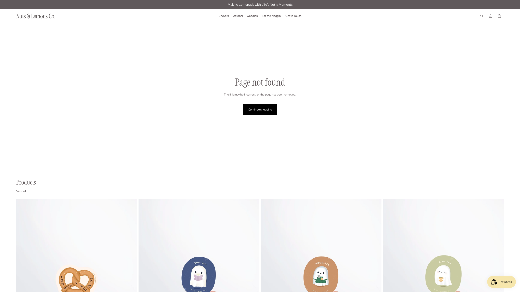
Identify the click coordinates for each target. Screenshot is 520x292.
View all (21, 191)
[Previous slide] (22, 274)
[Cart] (499, 16)
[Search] (481, 16)
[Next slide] (131, 274)
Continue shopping (260, 109)
